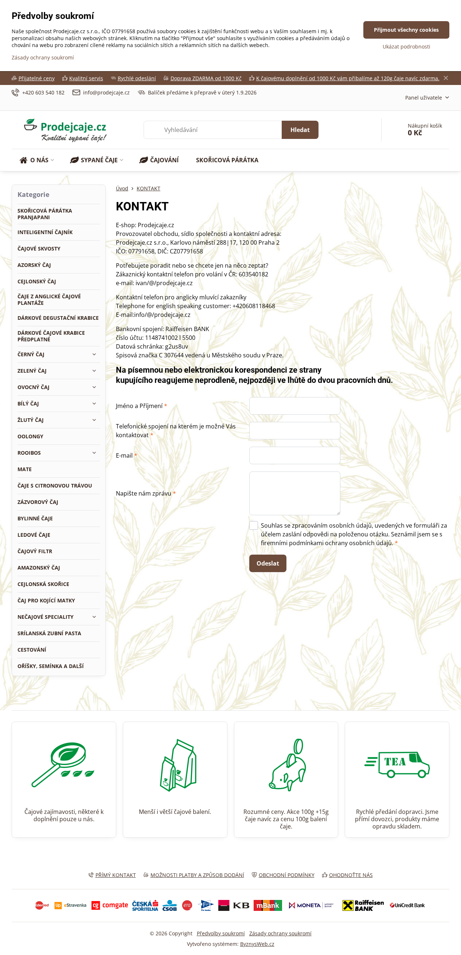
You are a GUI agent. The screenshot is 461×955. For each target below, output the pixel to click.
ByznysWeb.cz (257, 943)
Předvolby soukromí (221, 933)
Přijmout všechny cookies (406, 29)
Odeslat (268, 563)
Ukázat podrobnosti (406, 46)
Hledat (300, 130)
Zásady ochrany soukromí (280, 933)
